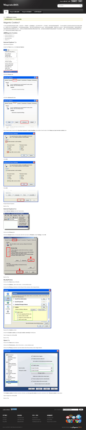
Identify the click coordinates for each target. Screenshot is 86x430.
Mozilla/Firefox (8, 38)
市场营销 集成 (20, 417)
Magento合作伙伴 (36, 419)
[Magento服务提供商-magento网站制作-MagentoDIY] (11, 4)
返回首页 (68, 427)
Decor (4, 427)
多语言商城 (49, 419)
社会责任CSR (50, 417)
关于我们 (5, 419)
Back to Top (6, 206)
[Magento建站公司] (77, 427)
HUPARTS (8, 427)
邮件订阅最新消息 (58, 409)
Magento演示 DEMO (51, 421)
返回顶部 (64, 427)
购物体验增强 (20, 421)
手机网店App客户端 (36, 421)
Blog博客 (5, 421)
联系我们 (5, 417)
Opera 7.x (7, 39)
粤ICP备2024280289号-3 (16, 427)
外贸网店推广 (35, 417)
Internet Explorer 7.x (9, 35)
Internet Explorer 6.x (9, 36)
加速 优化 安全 (20, 419)
